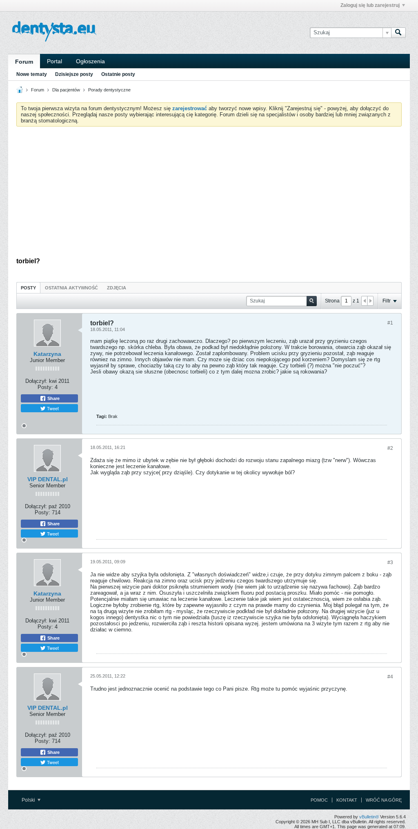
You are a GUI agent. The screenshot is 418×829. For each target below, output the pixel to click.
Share (53, 398)
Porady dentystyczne (109, 89)
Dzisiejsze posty (74, 74)
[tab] (28, 287)
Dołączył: (36, 381)
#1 (390, 323)
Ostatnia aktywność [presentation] (71, 287)
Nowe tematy (31, 74)
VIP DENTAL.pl (47, 479)
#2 (390, 448)
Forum (24, 61)
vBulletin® (369, 816)
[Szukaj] (398, 32)
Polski (29, 800)
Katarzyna (47, 354)
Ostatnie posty (118, 74)
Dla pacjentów (66, 89)
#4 (390, 677)
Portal (54, 61)
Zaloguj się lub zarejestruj (370, 5)
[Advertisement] (209, 194)
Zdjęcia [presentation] (116, 287)
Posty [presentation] (28, 287)
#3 (390, 562)
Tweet (52, 408)
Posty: (45, 387)
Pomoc (319, 800)
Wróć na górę (384, 800)
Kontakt (346, 800)
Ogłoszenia (90, 61)
